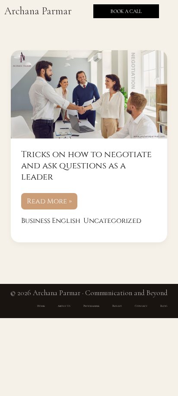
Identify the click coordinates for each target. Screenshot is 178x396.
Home (41, 306)
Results (117, 306)
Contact (141, 306)
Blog (163, 306)
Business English (50, 220)
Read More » (49, 199)
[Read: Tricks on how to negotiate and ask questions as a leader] (89, 94)
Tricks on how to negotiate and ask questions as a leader (86, 165)
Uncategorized (112, 220)
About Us (64, 306)
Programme (91, 306)
